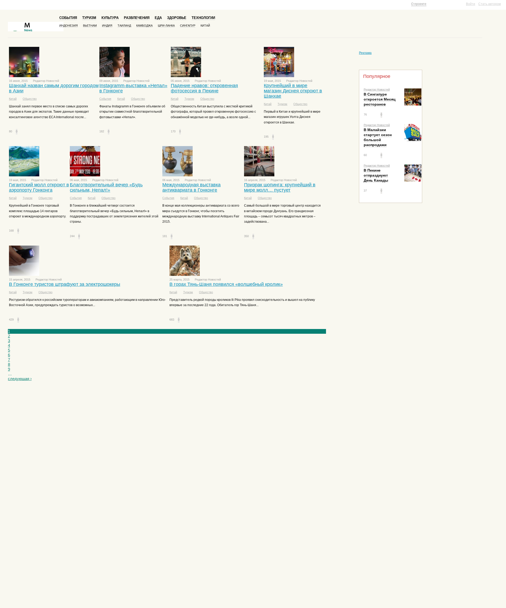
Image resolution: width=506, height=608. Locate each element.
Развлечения (136, 18)
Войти (470, 4)
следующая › (20, 378)
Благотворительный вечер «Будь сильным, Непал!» (106, 187)
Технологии (203, 18)
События (68, 18)
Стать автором (489, 4)
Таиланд (124, 25)
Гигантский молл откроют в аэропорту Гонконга (39, 187)
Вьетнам (90, 25)
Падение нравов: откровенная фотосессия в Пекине (204, 88)
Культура (110, 18)
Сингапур (187, 25)
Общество (30, 98)
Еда (158, 18)
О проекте (418, 4)
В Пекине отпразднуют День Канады (376, 175)
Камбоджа (144, 25)
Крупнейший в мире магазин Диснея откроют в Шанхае (293, 91)
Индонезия (68, 25)
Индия (107, 25)
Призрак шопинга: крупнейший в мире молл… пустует (279, 187)
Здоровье (176, 18)
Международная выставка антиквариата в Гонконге (191, 187)
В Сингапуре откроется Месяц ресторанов (380, 99)
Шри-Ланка (166, 25)
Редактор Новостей (377, 89)
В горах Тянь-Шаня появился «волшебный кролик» (226, 284)
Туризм (89, 18)
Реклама (365, 53)
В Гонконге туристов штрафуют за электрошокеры (64, 284)
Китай (205, 25)
